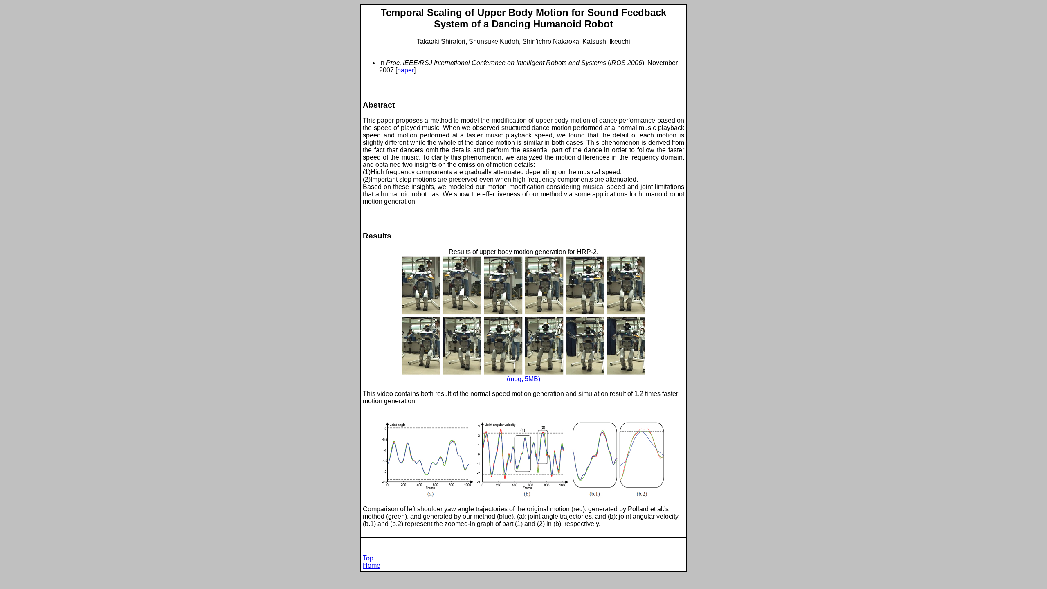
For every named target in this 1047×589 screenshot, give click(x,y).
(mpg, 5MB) (523, 378)
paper (405, 70)
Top (368, 558)
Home (371, 565)
